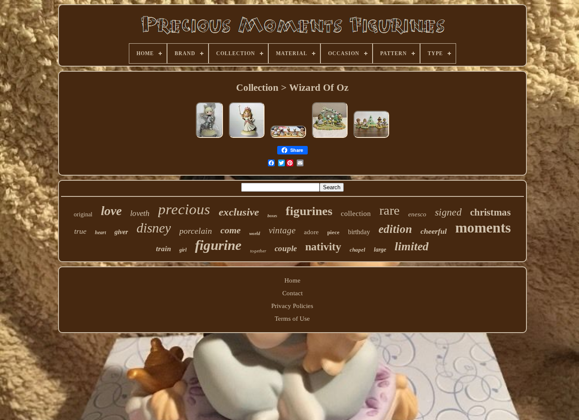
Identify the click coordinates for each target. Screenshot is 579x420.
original (83, 214)
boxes (272, 215)
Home (292, 280)
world (254, 233)
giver (121, 231)
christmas (490, 212)
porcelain (195, 230)
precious (184, 209)
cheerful (433, 231)
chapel (357, 249)
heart (100, 232)
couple (286, 248)
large (380, 249)
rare (389, 210)
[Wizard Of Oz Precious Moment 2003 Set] (371, 137)
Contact (292, 293)
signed (448, 212)
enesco (417, 214)
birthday (359, 231)
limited (412, 246)
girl (183, 250)
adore (311, 232)
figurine (218, 245)
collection (356, 214)
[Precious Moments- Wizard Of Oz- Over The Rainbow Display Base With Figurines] (330, 137)
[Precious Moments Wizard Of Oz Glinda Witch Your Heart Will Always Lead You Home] (247, 137)
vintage (282, 230)
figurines (309, 211)
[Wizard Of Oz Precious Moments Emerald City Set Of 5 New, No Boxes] (288, 137)
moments (483, 227)
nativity (323, 247)
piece (333, 232)
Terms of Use (292, 318)
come (230, 230)
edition (395, 229)
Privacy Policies (292, 305)
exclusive (239, 212)
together (258, 250)
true (80, 231)
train (163, 249)
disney (153, 227)
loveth (140, 213)
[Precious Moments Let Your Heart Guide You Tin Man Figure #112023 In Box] (209, 137)
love (111, 211)
